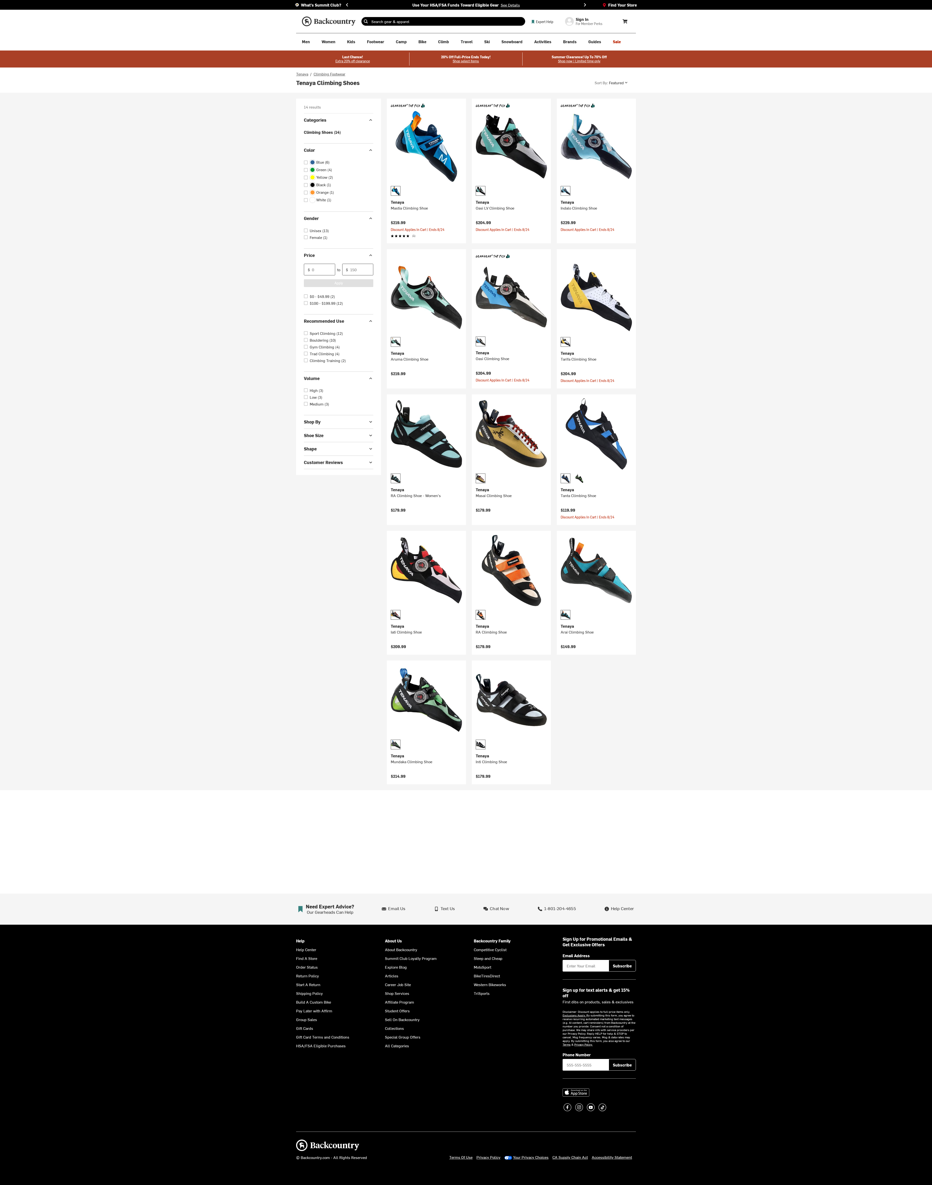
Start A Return (308, 984)
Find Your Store (622, 4)
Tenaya (302, 73)
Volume (312, 378)
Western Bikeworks (490, 984)
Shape (310, 449)
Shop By (312, 422)
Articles (391, 975)
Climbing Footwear (329, 73)
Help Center (306, 949)
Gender (311, 218)
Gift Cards (304, 1028)
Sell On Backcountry (402, 1019)
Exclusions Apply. (574, 1015)
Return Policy (307, 975)
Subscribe (622, 965)
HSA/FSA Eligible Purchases (321, 1045)
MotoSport (482, 967)
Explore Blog (396, 967)
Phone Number (577, 1054)
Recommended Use (324, 321)
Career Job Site (398, 984)
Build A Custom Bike (313, 1001)
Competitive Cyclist (490, 949)
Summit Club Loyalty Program (411, 958)
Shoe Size (314, 435)
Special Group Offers (402, 1036)
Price (309, 255)
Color (309, 150)
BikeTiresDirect (487, 975)
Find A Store (306, 958)
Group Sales (306, 1019)
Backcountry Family (492, 940)
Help (300, 940)
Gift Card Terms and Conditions (322, 1036)
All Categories (397, 1045)
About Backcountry (401, 949)
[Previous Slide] (347, 4)
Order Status (307, 967)
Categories (315, 120)
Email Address (576, 955)
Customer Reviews (323, 462)
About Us (393, 940)
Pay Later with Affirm (314, 1010)
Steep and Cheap (488, 958)
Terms (567, 1044)
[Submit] (366, 21)
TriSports (482, 993)
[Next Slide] (585, 4)
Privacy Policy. (583, 1044)
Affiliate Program (399, 1001)
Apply (338, 283)
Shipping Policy (309, 993)
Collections (394, 1028)
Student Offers (397, 1010)
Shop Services (397, 993)
